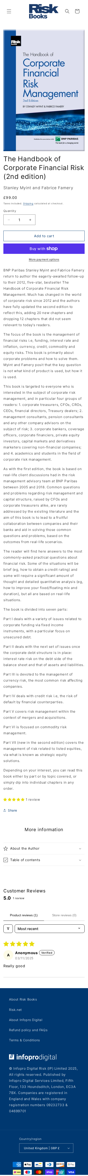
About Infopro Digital (25, 1020)
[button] (9, 11)
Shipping (28, 203)
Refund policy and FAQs (28, 1030)
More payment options (44, 259)
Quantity (9, 211)
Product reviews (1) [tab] (24, 915)
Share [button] (12, 810)
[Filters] (8, 928)
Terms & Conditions (24, 1040)
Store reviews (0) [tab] (64, 915)
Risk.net (15, 1010)
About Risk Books (23, 999)
